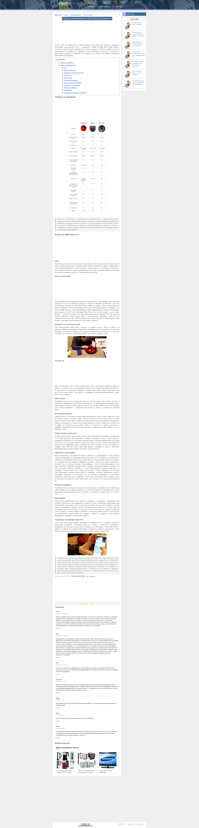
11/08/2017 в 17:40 (60, 700)
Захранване (122, 2)
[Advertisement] (87, 31)
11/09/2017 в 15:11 (60, 715)
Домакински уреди (104, 6)
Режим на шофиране (70, 87)
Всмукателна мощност (71, 80)
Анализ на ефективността (68, 65)
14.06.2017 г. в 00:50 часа (61, 613)
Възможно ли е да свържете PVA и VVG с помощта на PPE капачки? (138, 34)
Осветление (138, 2)
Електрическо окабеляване (92, 2)
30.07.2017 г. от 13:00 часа (62, 635)
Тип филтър (67, 75)
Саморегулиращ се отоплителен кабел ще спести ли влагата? (137, 43)
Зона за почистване (70, 70)
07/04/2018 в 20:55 (60, 728)
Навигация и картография (72, 85)
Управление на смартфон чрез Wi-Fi (75, 93)
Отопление (91, 6)
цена (65, 68)
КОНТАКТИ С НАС (122, 824)
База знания (118, 6)
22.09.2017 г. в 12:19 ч (61, 681)
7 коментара (91, 576)
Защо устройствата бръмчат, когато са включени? (137, 72)
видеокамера (68, 90)
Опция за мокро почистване (72, 83)
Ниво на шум (68, 77)
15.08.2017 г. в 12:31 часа (61, 664)
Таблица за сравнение (67, 63)
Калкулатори (130, 14)
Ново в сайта (134, 19)
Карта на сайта (131, 824)
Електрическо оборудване (107, 2)
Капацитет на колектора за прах (73, 73)
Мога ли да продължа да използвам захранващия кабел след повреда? (138, 82)
